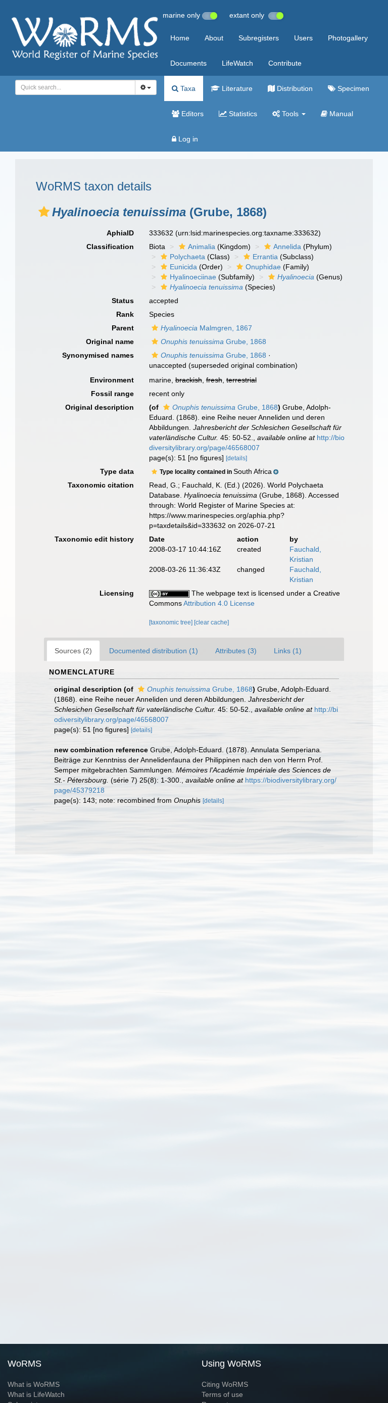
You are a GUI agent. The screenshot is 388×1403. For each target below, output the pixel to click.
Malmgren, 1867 (206, 328)
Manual (340, 114)
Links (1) (288, 651)
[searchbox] (72, 87)
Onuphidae (263, 267)
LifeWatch (237, 63)
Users (303, 38)
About (214, 38)
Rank (125, 314)
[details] (236, 458)
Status (123, 301)
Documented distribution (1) (153, 651)
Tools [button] (290, 114)
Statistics (242, 114)
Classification (110, 247)
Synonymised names (98, 355)
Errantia (265, 257)
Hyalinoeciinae (193, 277)
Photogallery (348, 38)
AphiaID (120, 233)
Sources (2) (73, 651)
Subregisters (258, 38)
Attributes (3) (236, 651)
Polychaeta (187, 257)
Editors (191, 114)
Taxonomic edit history (94, 539)
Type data (117, 471)
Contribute (285, 63)
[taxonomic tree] (171, 622)
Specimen (352, 88)
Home (179, 38)
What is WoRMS (34, 1384)
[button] (44, 212)
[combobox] (75, 87)
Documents (188, 63)
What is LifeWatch (36, 1394)
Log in (187, 139)
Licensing (117, 593)
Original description (99, 407)
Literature (236, 88)
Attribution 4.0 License (219, 603)
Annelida (287, 247)
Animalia (201, 247)
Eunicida (183, 267)
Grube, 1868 (213, 341)
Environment (112, 380)
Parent (123, 328)
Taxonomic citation (101, 485)
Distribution (294, 88)
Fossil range (112, 394)
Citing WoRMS (225, 1384)
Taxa (187, 88)
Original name (110, 341)
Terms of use (222, 1394)
